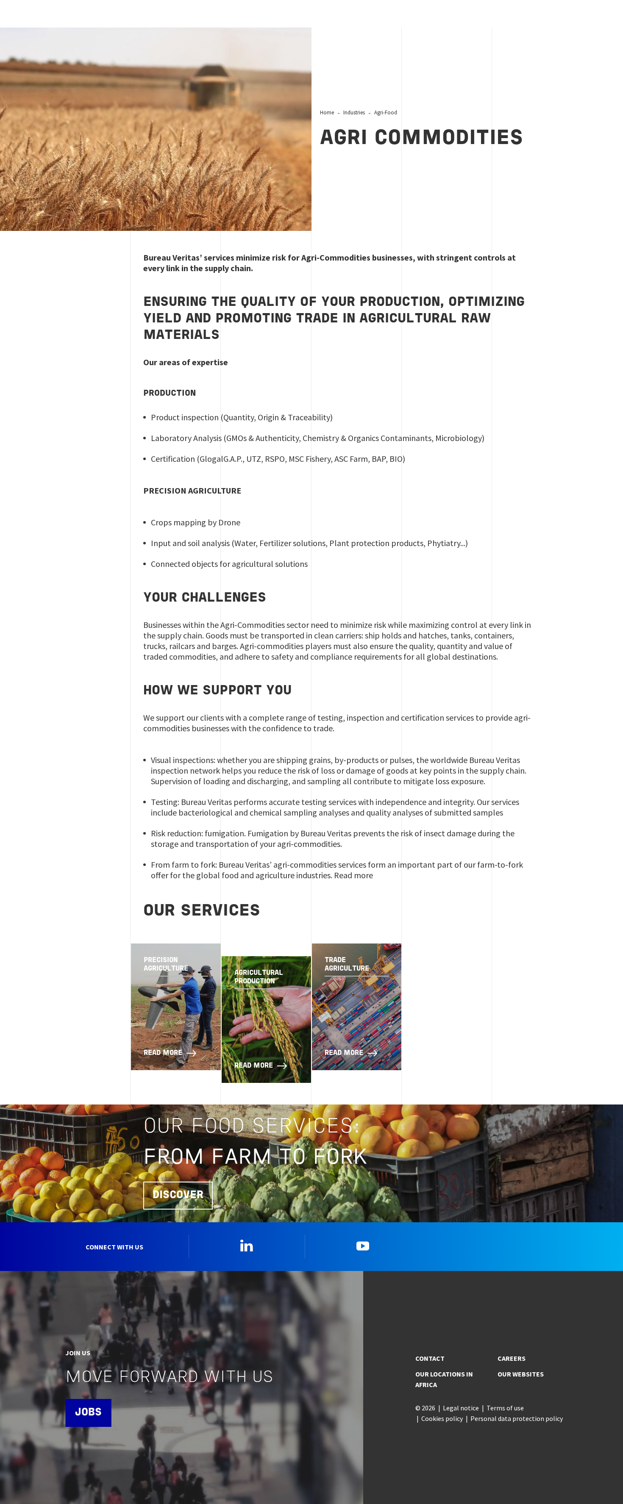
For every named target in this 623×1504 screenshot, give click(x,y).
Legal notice (461, 1408)
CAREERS (512, 1358)
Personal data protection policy (516, 1418)
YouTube (362, 1245)
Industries (354, 112)
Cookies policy (442, 1418)
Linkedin (246, 1245)
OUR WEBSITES (521, 1374)
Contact (430, 1358)
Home (327, 112)
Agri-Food (385, 112)
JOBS (88, 1413)
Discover (178, 1195)
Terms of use (505, 1408)
